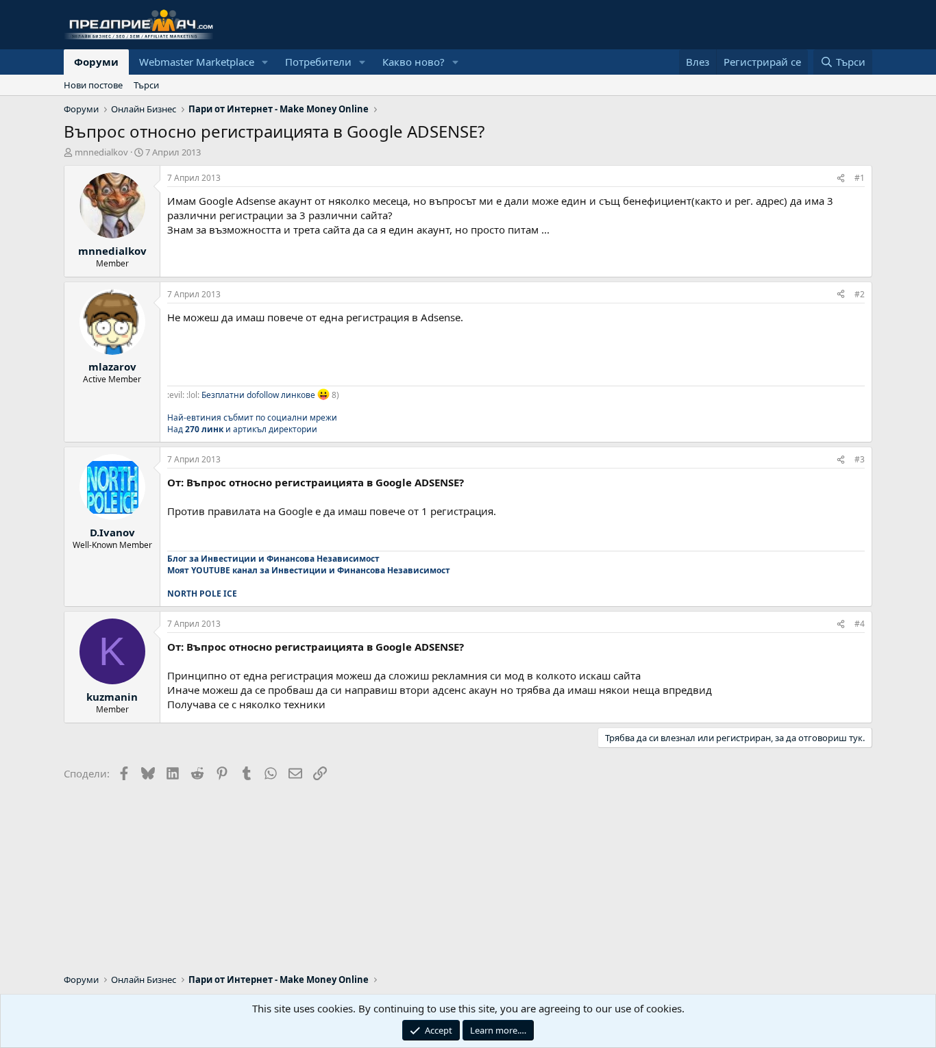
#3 (859, 459)
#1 (859, 178)
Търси (146, 85)
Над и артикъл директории (242, 429)
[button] (265, 62)
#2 (859, 294)
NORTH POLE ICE (202, 593)
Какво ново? (413, 61)
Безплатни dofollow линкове (258, 394)
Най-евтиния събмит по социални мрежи (252, 417)
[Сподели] (841, 178)
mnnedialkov (101, 152)
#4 (859, 623)
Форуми (96, 61)
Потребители (318, 61)
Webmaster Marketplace (196, 61)
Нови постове (93, 85)
